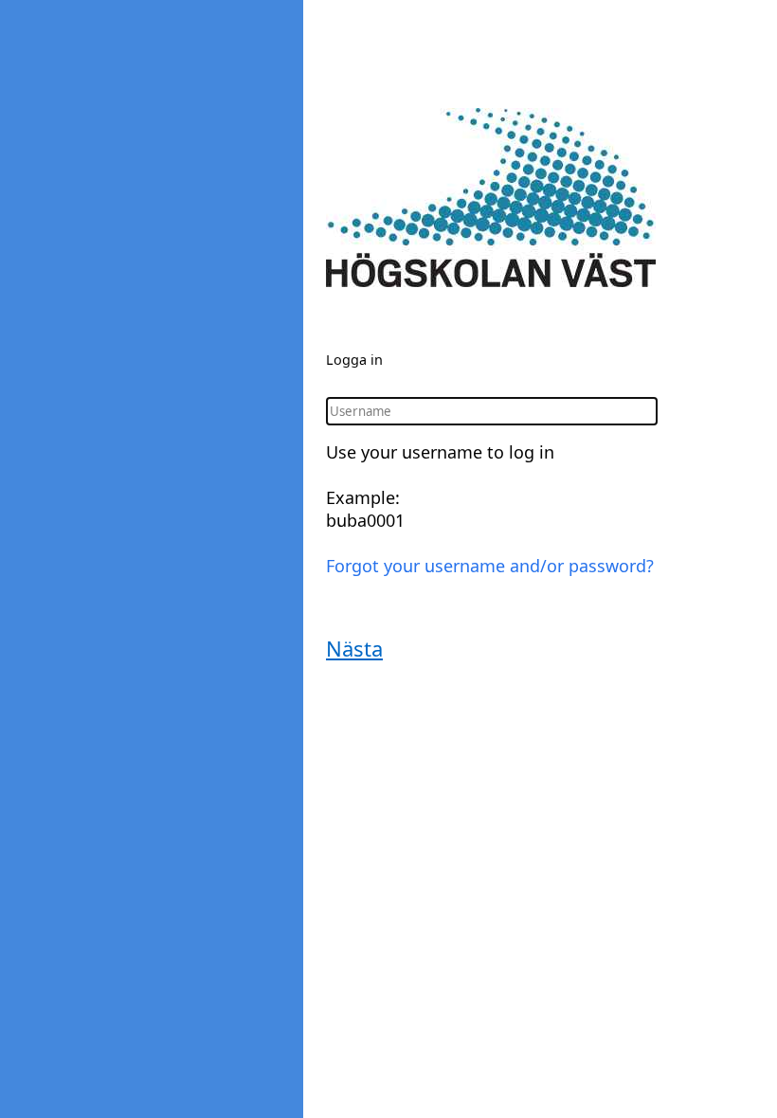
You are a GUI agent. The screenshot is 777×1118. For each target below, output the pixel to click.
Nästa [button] (354, 648)
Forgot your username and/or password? (490, 565)
